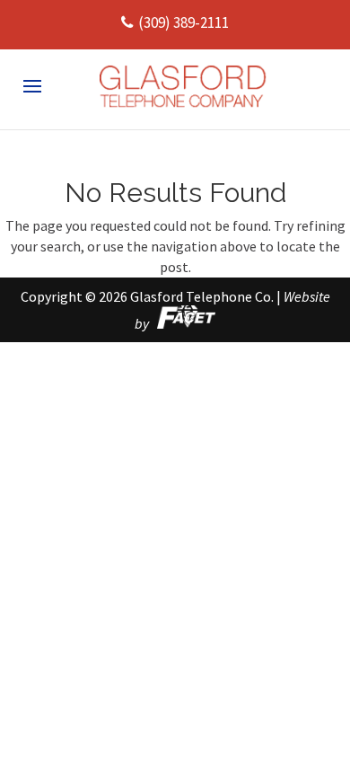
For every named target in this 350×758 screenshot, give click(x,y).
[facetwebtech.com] (183, 323)
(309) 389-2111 (183, 22)
